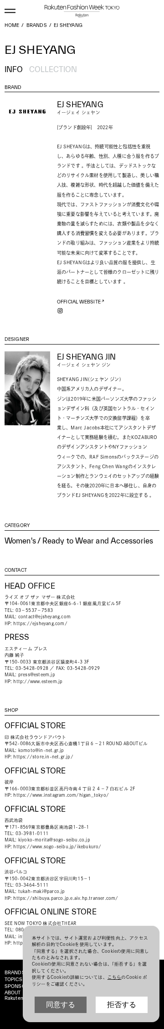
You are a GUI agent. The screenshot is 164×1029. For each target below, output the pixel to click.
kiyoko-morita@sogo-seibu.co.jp (54, 840)
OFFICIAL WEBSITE (79, 302)
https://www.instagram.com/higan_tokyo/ (61, 795)
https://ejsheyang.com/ (40, 624)
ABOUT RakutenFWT (19, 995)
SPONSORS (18, 986)
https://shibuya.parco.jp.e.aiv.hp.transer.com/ (65, 898)
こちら (115, 977)
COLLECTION (53, 69)
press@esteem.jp (36, 675)
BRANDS (15, 972)
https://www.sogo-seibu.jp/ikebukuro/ (57, 847)
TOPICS (13, 979)
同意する (60, 1004)
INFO (14, 69)
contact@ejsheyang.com (44, 617)
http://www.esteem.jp (37, 681)
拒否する (121, 1004)
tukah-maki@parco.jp (41, 891)
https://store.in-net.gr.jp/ (43, 757)
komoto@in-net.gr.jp (41, 750)
